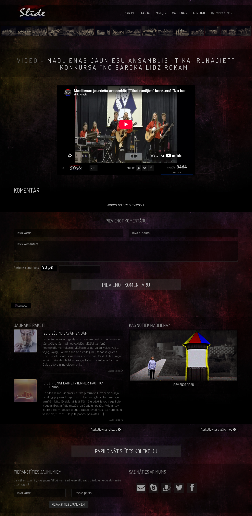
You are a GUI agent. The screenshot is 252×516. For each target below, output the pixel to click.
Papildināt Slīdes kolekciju (126, 451)
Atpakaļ (23, 305)
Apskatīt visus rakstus (104, 429)
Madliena (178, 13)
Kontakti (199, 13)
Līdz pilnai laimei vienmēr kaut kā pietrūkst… (74, 385)
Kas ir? (145, 13)
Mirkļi (160, 13)
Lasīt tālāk (114, 370)
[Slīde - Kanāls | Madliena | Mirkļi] (33, 12)
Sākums (130, 13)
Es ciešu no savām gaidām (66, 333)
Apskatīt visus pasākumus (217, 429)
